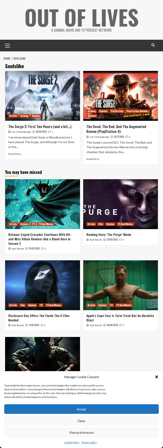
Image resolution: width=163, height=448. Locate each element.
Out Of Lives (81, 17)
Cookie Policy (71, 442)
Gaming (24, 115)
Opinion (36, 115)
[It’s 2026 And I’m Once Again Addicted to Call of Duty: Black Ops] (42, 362)
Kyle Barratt (18, 248)
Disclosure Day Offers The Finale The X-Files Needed (39, 317)
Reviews (92, 115)
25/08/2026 (34, 248)
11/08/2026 (34, 325)
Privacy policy (89, 442)
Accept (81, 409)
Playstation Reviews (137, 111)
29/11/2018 (119, 136)
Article (13, 115)
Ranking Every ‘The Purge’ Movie (108, 234)
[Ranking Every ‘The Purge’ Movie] (120, 204)
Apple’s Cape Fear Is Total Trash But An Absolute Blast (120, 317)
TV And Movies (45, 224)
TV (33, 224)
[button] (157, 377)
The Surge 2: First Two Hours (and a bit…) (40, 126)
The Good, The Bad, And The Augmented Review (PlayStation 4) (116, 129)
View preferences (81, 432)
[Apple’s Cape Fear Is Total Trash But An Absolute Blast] (120, 285)
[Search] (153, 45)
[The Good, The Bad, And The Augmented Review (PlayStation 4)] (120, 96)
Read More (14, 153)
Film (100, 224)
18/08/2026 (112, 239)
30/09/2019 (41, 131)
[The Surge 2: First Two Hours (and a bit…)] (42, 96)
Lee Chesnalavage (21, 132)
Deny (81, 421)
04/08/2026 (112, 325)
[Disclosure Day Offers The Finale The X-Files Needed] (42, 285)
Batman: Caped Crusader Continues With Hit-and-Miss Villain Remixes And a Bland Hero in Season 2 (40, 239)
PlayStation (117, 111)
